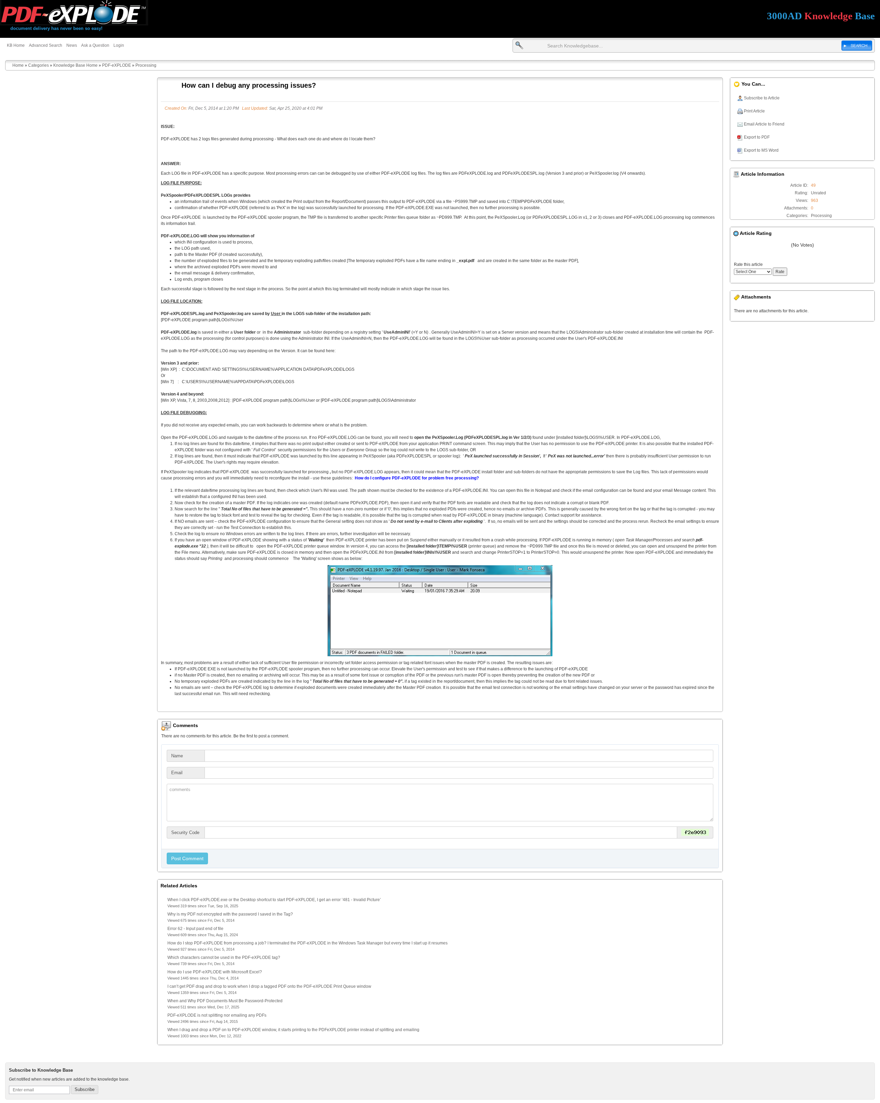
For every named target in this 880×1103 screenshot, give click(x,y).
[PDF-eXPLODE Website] (74, 12)
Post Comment (187, 858)
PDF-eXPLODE (116, 65)
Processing (145, 65)
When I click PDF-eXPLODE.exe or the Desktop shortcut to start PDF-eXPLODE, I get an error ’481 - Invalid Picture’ (274, 899)
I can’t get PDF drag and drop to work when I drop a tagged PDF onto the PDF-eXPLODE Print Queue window (269, 986)
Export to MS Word (761, 150)
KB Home (16, 45)
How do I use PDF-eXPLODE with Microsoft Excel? (214, 972)
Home (18, 65)
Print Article (754, 111)
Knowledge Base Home (75, 65)
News (71, 45)
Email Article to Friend (763, 124)
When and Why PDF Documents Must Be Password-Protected (225, 1000)
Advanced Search (45, 45)
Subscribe (85, 1089)
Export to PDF (756, 137)
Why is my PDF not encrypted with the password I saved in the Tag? (230, 914)
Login (118, 45)
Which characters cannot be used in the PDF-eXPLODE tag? (223, 957)
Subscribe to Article (761, 98)
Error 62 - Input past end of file (195, 928)
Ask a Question (95, 45)
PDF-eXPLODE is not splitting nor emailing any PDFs (216, 1015)
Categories (38, 65)
